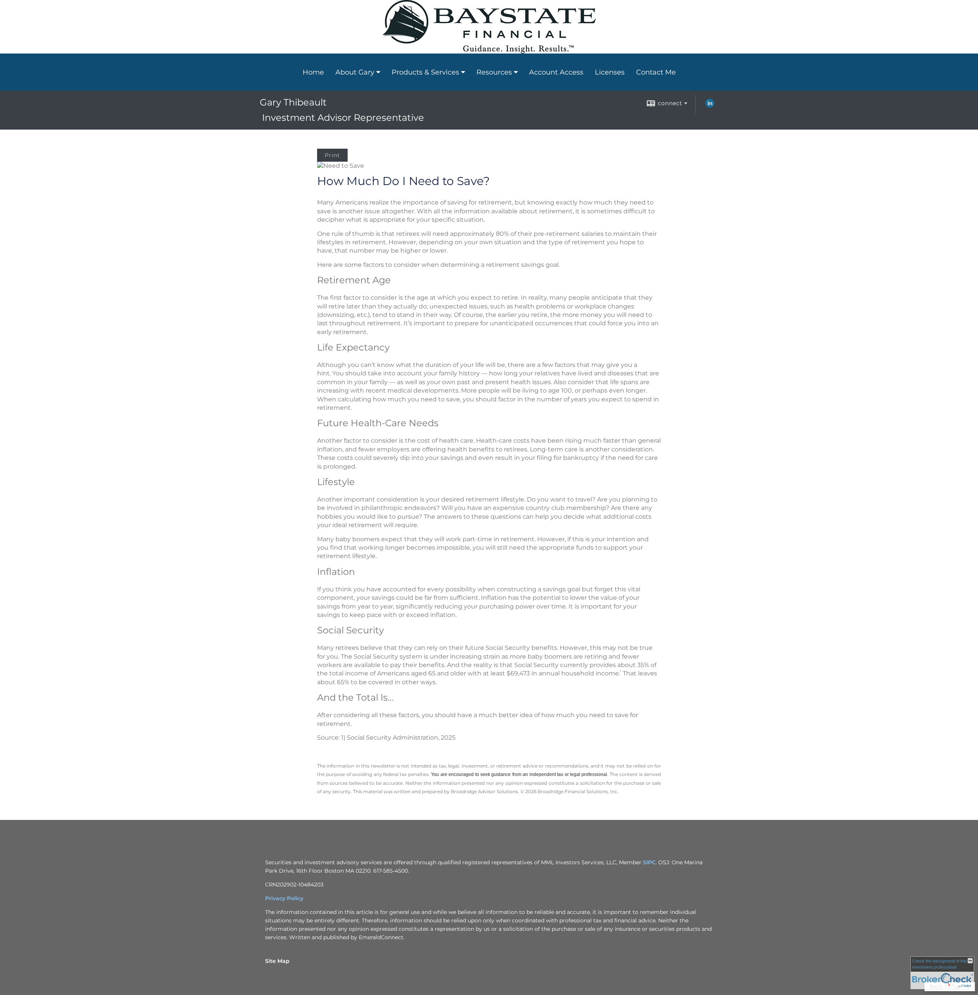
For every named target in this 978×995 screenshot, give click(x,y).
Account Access (556, 72)
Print (332, 155)
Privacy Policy (284, 898)
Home (313, 72)
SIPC (649, 862)
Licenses (610, 72)
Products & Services (425, 72)
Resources (494, 72)
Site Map (277, 961)
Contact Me (656, 72)
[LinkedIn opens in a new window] (709, 105)
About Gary (354, 72)
